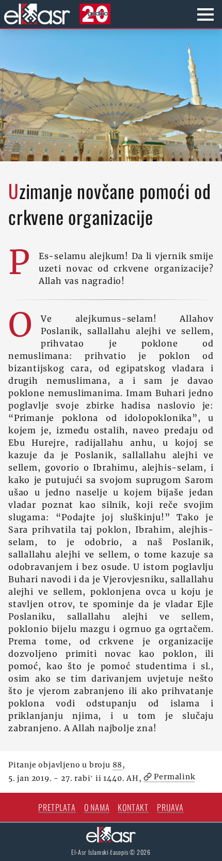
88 (118, 764)
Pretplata (56, 807)
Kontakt (133, 807)
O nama (97, 807)
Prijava (170, 807)
